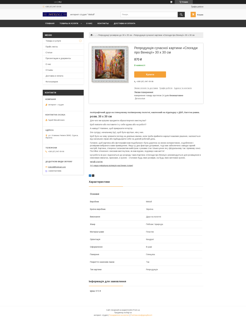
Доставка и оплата (124, 23)
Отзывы (49, 70)
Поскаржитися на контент (119, 315)
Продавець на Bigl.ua (123, 313)
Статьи (49, 52)
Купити (150, 74)
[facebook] (90, 176)
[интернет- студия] (55, 16)
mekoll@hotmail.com (57, 167)
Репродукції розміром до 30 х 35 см (115, 35)
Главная (49, 23)
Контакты (103, 23)
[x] (93, 176)
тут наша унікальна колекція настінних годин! (111, 165)
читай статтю (96, 161)
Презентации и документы (58, 58)
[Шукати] (181, 14)
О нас (89, 23)
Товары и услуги (69, 23)
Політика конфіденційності (141, 315)
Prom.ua (136, 310)
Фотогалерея (52, 82)
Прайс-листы (52, 47)
